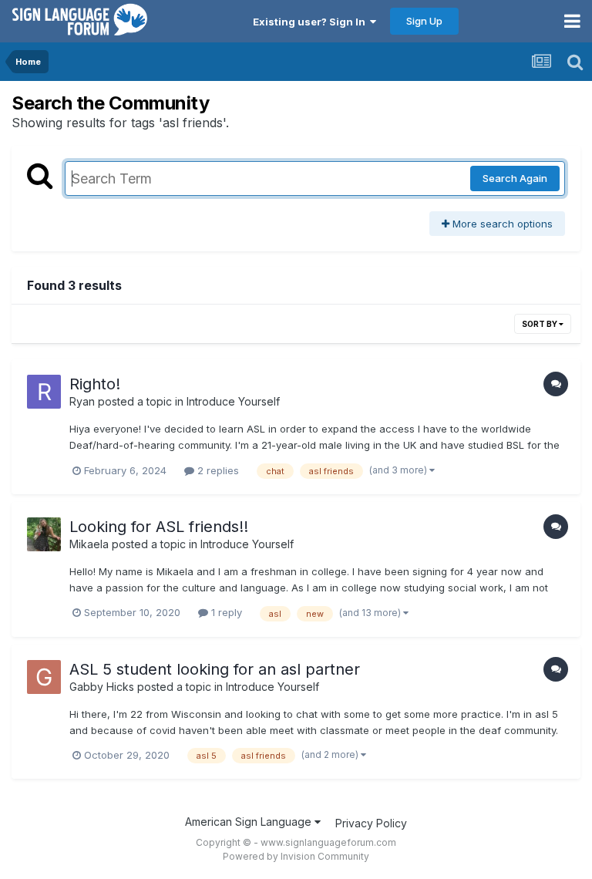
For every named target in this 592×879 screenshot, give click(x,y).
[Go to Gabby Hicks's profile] (44, 677)
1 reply (225, 612)
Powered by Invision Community (296, 856)
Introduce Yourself (233, 401)
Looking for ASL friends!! (158, 526)
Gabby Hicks (101, 686)
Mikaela (89, 544)
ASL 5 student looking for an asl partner (214, 669)
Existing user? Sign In (311, 21)
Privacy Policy (371, 823)
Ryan (82, 401)
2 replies (216, 470)
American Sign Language (249, 821)
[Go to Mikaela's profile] (44, 534)
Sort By (540, 323)
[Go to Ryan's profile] (44, 392)
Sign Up (424, 21)
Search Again (515, 178)
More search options (501, 223)
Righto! (94, 384)
